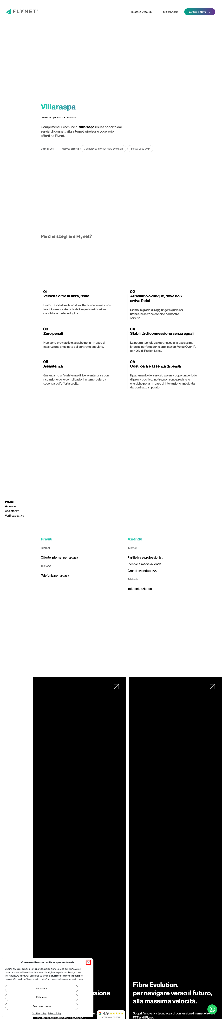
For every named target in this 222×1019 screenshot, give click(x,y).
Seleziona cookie (42, 1006)
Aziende (10, 506)
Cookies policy (39, 1013)
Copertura (55, 117)
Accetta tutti (41, 988)
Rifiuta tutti (41, 997)
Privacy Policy (54, 1013)
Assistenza (12, 511)
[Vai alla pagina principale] (16, 12)
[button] (88, 962)
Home (45, 117)
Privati (9, 501)
